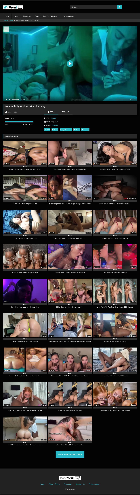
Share (66, 112)
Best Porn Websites (50, 16)
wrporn (53, 118)
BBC (11, 20)
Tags (36, 16)
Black (77, 130)
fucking (55, 125)
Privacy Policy (54, 484)
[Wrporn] (13, 7)
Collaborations (69, 16)
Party (56, 130)
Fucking (86, 130)
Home (7, 16)
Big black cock (66, 130)
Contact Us (80, 484)
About (51, 112)
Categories (27, 16)
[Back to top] (133, 488)
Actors (16, 16)
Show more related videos (70, 454)
